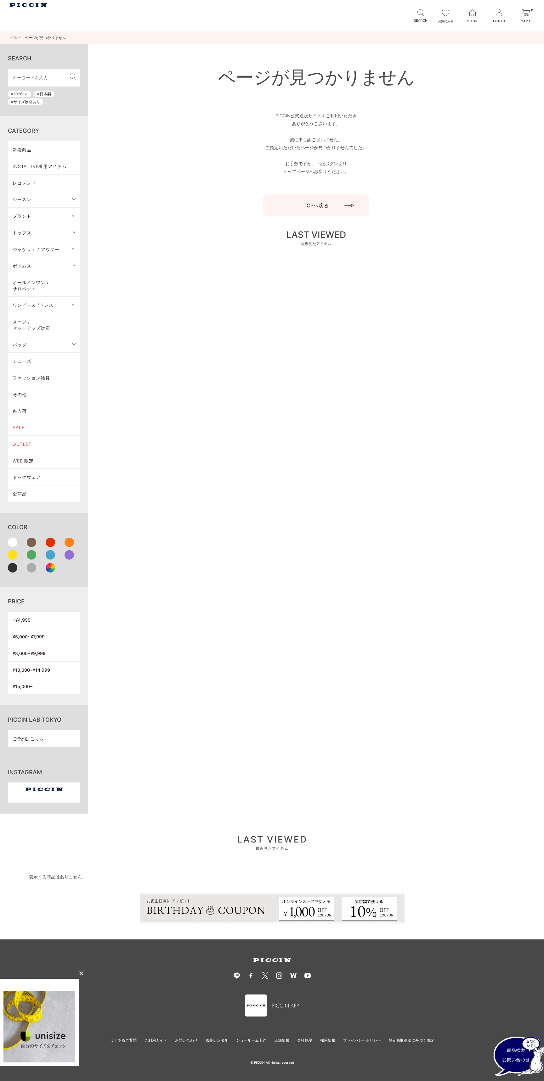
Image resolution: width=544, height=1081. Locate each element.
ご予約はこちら (28, 738)
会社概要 (304, 1040)
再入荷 (20, 410)
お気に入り (446, 21)
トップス (22, 232)
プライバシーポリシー (362, 1040)
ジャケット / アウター (36, 249)
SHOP (472, 21)
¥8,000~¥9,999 (29, 653)
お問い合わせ (186, 1040)
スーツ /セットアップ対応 (31, 325)
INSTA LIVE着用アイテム (40, 166)
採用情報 (327, 1040)
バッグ (20, 344)
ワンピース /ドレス (33, 305)
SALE (18, 427)
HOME (15, 37)
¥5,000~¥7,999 (29, 636)
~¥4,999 (22, 620)
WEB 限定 (23, 460)
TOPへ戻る (316, 205)
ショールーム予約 (251, 1040)
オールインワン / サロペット (31, 285)
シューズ (22, 361)
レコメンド (24, 183)
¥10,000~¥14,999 (31, 670)
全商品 (20, 493)
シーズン (22, 199)
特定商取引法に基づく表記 (411, 1040)
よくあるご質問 (123, 1040)
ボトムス (22, 265)
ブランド (22, 216)
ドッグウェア (27, 477)
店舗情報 (281, 1040)
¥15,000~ (23, 686)
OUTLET (22, 444)
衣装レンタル (217, 1040)
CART (527, 16)
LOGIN (499, 21)
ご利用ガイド (155, 1040)
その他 (20, 394)
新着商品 (22, 149)
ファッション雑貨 (31, 377)
